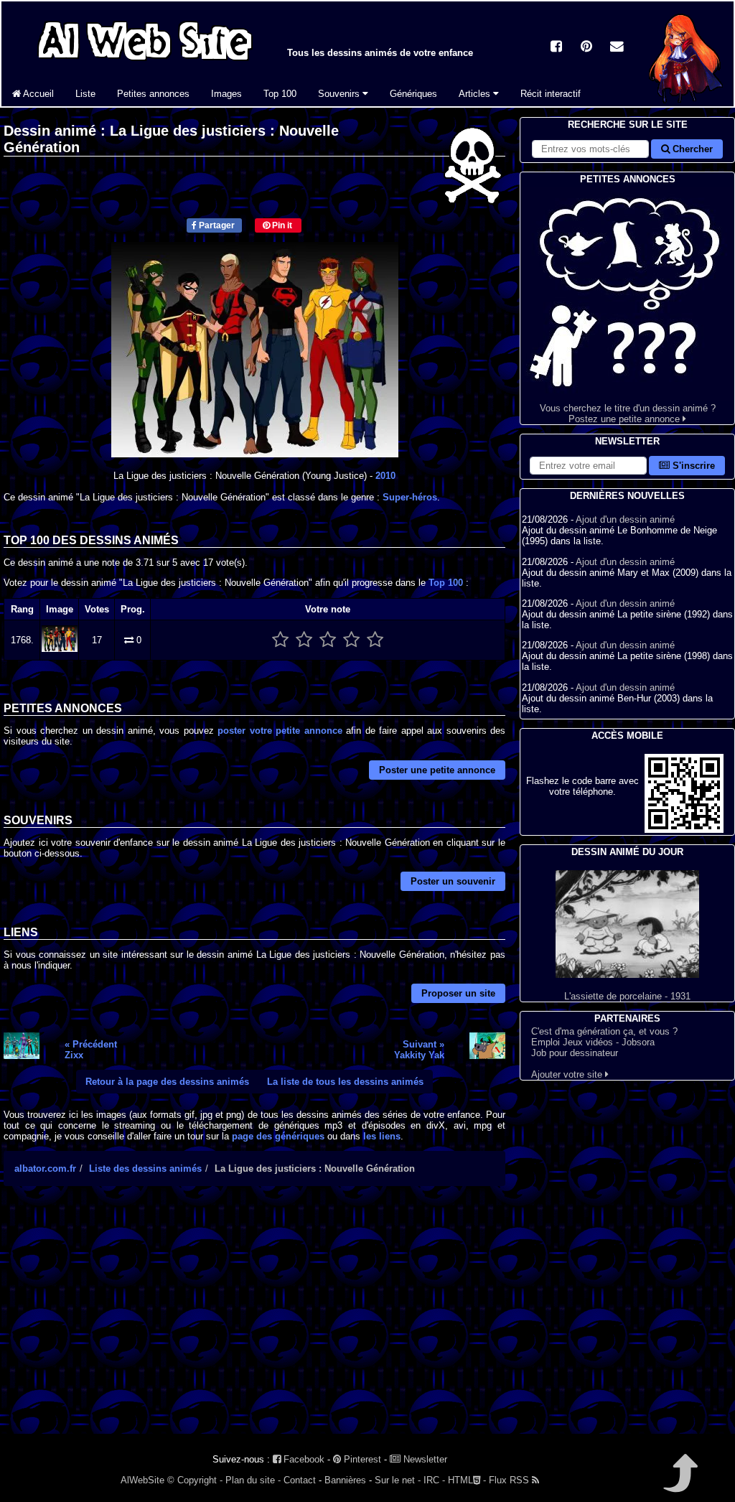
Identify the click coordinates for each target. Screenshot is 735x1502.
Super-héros (410, 497)
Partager (216, 225)
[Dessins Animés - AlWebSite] (685, 103)
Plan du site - (253, 1480)
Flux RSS (510, 1480)
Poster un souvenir (453, 881)
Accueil (37, 93)
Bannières (345, 1480)
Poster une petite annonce (437, 770)
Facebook (302, 1459)
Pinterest (361, 1459)
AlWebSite (142, 1480)
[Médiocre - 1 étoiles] (280, 640)
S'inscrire (692, 465)
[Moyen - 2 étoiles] (304, 640)
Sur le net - (398, 1480)
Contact (300, 1480)
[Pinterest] (586, 47)
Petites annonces (153, 93)
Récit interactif (550, 93)
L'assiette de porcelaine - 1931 (627, 996)
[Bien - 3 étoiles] (328, 640)
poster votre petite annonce (279, 730)
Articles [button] (476, 93)
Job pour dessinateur (574, 1053)
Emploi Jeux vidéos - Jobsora (593, 1042)
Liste (85, 93)
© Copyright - (195, 1480)
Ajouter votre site (568, 1074)
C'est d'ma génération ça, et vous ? (604, 1031)
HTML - (467, 1480)
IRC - (434, 1480)
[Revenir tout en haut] (679, 1483)
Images (226, 93)
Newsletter (424, 1459)
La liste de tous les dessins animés (345, 1081)
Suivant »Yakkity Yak (419, 1049)
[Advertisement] (254, 1322)
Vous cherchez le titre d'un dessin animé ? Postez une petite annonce (628, 413)
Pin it (281, 225)
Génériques (413, 93)
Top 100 (279, 93)
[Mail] (616, 47)
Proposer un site (458, 993)
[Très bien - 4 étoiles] (351, 640)
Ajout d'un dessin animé (625, 519)
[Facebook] (556, 47)
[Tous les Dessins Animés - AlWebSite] (145, 62)
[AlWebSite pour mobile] (684, 829)
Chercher (691, 149)
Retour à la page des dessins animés (167, 1081)
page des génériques (278, 1136)
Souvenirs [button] (340, 93)
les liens (382, 1136)
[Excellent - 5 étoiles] (375, 640)
